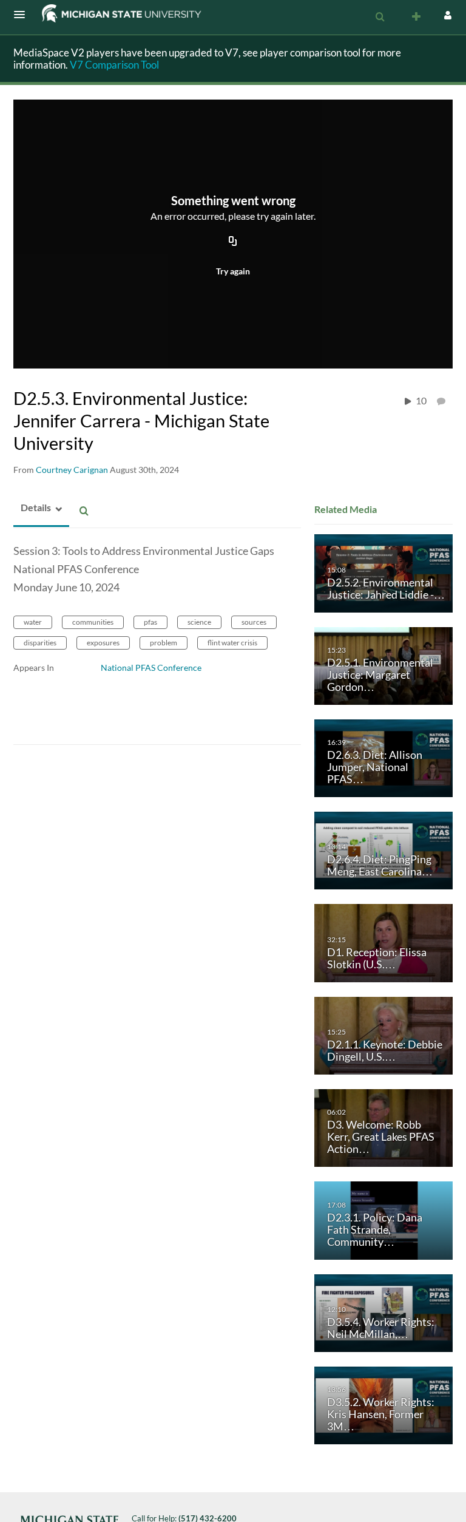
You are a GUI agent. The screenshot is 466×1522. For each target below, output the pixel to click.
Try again (233, 271)
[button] (23, 14)
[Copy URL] (233, 242)
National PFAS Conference (151, 667)
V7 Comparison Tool (114, 64)
